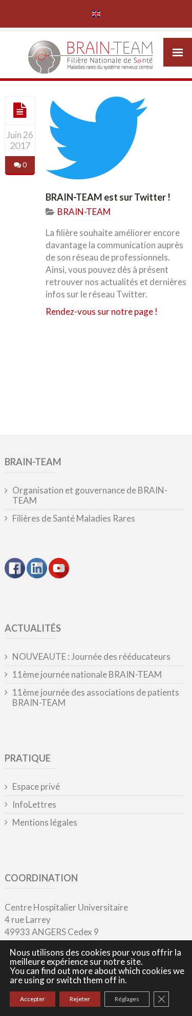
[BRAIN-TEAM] (96, 58)
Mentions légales (44, 822)
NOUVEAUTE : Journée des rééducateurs (91, 657)
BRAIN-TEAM (84, 211)
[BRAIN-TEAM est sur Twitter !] (20, 110)
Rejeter (80, 999)
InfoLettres (34, 804)
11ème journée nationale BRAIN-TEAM (87, 674)
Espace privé (36, 787)
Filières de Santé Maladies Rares (73, 518)
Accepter (32, 999)
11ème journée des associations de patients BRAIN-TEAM (95, 697)
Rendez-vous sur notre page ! (102, 311)
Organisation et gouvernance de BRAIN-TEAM (89, 495)
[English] (96, 14)
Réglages (127, 999)
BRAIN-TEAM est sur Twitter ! (108, 197)
